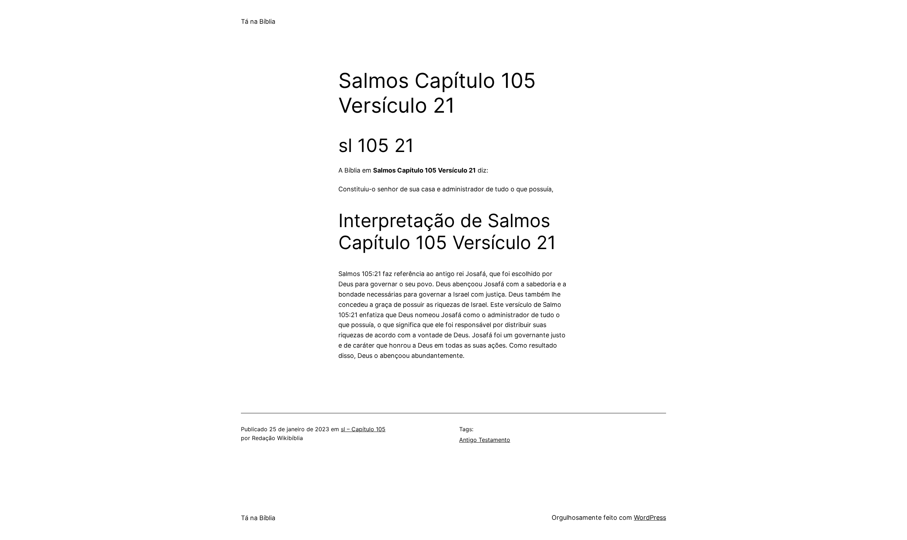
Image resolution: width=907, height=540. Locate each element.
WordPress (650, 517)
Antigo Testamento (484, 439)
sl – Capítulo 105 (363, 429)
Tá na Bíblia (258, 21)
